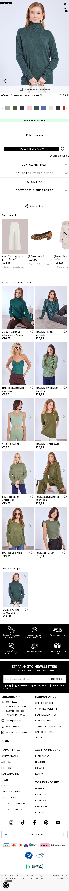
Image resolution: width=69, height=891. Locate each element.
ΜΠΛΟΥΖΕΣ (40, 788)
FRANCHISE (40, 762)
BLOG (5, 741)
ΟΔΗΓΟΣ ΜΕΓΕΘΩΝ (34, 164)
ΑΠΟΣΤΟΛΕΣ (7, 762)
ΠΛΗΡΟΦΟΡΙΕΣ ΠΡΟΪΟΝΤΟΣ (34, 173)
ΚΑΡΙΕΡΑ (39, 773)
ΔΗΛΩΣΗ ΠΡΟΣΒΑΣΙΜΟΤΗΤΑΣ (49, 726)
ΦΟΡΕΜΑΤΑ (40, 800)
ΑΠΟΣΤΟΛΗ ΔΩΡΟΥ (10, 797)
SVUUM (4, 779)
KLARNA (5, 785)
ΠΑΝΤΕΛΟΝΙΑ (41, 794)
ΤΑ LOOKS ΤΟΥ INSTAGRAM (13, 803)
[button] (5, 885)
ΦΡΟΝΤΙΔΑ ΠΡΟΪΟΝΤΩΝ (46, 708)
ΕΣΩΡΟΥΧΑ (40, 812)
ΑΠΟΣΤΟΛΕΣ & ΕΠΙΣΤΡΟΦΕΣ (34, 190)
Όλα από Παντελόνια (13, 267)
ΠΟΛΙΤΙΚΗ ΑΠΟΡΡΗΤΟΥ (45, 714)
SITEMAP (39, 737)
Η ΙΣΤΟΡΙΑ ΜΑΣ (42, 756)
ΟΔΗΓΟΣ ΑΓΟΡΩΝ (9, 756)
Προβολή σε (37, 89)
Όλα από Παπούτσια (39, 264)
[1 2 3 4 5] (34, 46)
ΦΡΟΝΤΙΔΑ (34, 182)
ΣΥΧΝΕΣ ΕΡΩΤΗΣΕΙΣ (10, 791)
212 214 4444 (11, 702)
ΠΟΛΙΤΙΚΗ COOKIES (44, 720)
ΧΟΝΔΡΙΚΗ (40, 768)
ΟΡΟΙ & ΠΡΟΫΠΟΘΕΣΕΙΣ (46, 703)
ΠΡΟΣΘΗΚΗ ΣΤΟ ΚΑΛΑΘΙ (32, 148)
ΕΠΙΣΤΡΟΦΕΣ (7, 768)
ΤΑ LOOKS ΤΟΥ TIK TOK (11, 809)
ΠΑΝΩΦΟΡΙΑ (41, 806)
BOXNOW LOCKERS (10, 773)
